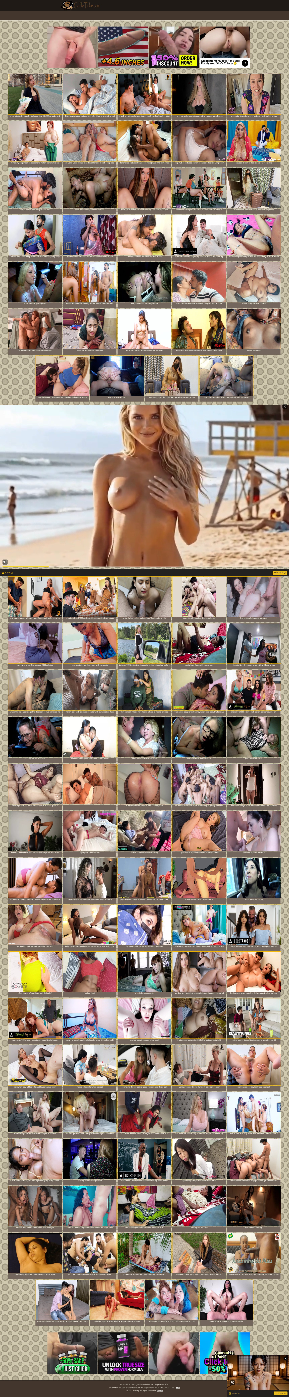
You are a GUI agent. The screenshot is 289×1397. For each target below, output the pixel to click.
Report (160, 1391)
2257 (178, 1388)
